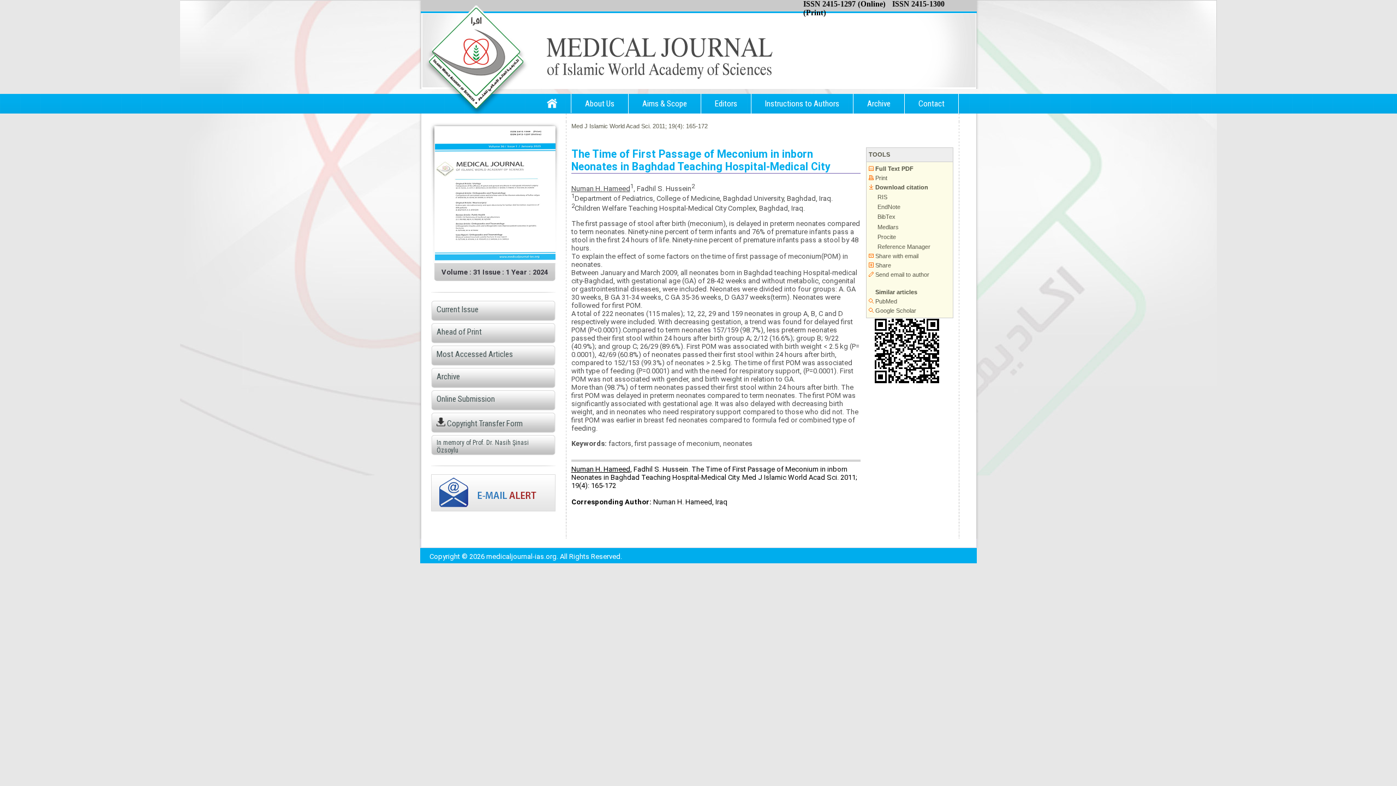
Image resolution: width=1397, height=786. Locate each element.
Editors (726, 104)
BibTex (885, 216)
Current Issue (458, 309)
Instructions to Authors (802, 104)
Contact (931, 104)
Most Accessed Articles (475, 354)
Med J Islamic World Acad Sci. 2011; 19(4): (627, 126)
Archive (879, 104)
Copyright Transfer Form (484, 423)
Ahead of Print (459, 332)
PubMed (885, 301)
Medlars (887, 227)
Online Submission (466, 399)
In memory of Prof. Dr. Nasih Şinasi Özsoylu (483, 446)
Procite (886, 237)
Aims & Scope (664, 104)
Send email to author (901, 274)
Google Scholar (895, 310)
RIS (881, 197)
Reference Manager (903, 246)
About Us (599, 104)
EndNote (888, 207)
